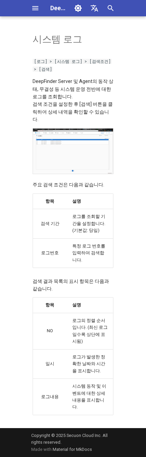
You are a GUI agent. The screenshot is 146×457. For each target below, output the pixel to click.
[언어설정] (94, 8)
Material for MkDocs (72, 449)
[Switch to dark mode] (78, 8)
